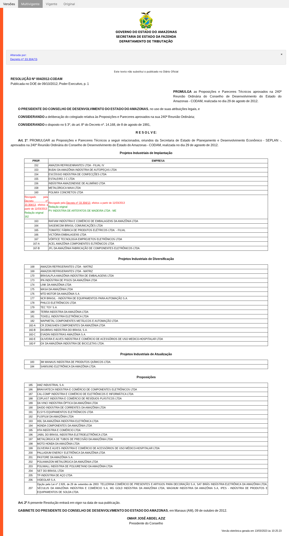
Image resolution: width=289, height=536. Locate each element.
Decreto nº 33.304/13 (23, 59)
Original (69, 4)
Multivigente (30, 4)
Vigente (51, 4)
